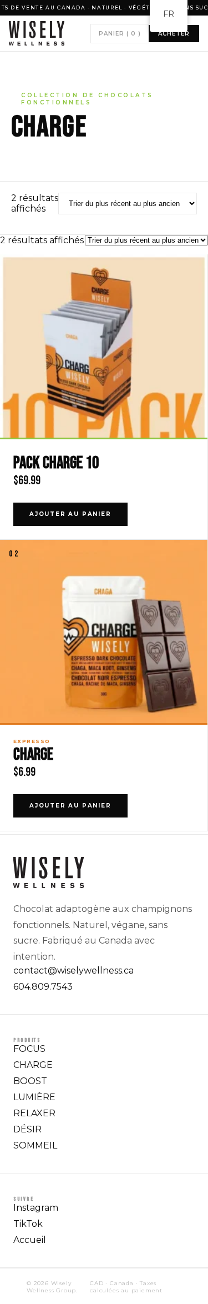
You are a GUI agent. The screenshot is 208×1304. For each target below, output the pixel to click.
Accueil (29, 1240)
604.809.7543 (43, 986)
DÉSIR (27, 1129)
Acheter (174, 33)
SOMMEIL (35, 1145)
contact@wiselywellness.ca (73, 970)
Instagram (35, 1207)
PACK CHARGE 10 (56, 463)
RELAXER (34, 1113)
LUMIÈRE (34, 1097)
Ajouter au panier (70, 514)
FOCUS (29, 1049)
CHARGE (33, 754)
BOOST (30, 1081)
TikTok (28, 1223)
